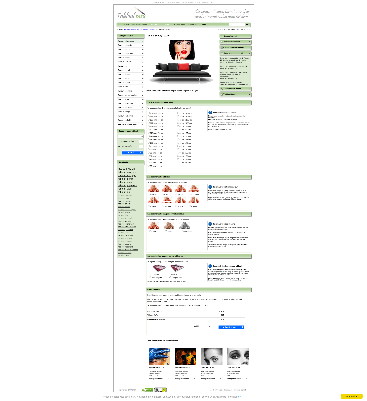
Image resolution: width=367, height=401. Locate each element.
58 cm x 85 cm (185, 133)
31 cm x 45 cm (185, 160)
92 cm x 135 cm (156, 156)
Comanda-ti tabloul (139, 25)
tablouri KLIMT (126, 168)
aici (239, 396)
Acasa (126, 25)
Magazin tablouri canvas (160, 25)
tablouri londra (124, 212)
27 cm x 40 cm (185, 163)
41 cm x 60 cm (185, 150)
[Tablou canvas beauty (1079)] (182, 59)
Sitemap (227, 390)
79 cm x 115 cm (185, 113)
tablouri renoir (124, 198)
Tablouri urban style (125, 103)
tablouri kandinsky (125, 218)
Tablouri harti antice (125, 116)
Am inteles (352, 396)
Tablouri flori (122, 66)
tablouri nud (124, 192)
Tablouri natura (124, 49)
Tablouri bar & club (125, 108)
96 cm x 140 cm (156, 153)
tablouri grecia (124, 204)
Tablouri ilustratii (124, 120)
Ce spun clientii (179, 25)
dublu (166, 195)
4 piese (153, 206)
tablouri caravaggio (126, 235)
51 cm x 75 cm (185, 140)
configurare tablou (156, 378)
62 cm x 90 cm (185, 130)
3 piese (180, 195)
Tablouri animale (124, 62)
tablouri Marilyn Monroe (128, 250)
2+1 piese (195, 195)
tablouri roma (123, 255)
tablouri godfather (125, 230)
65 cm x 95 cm (185, 127)
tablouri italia (123, 232)
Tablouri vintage (124, 112)
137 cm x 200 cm (156, 113)
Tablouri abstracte (125, 45)
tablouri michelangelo (127, 209)
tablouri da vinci (124, 253)
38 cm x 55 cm (185, 153)
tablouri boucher (125, 244)
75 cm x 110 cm (185, 117)
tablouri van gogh (127, 175)
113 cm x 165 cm (156, 136)
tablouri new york (127, 172)
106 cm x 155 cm (156, 143)
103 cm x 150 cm (156, 146)
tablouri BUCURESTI (127, 227)
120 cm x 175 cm (156, 130)
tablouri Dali (124, 189)
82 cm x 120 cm (156, 166)
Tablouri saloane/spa (126, 41)
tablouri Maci (123, 215)
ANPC (212, 390)
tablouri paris (125, 182)
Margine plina (157, 278)
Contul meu (193, 25)
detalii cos (244, 29)
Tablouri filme (123, 87)
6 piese (194, 206)
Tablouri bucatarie (125, 91)
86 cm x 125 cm (156, 163)
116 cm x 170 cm (156, 133)
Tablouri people (124, 74)
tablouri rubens (124, 201)
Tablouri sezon (123, 99)
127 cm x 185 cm (156, 123)
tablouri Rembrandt (126, 224)
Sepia (169, 232)
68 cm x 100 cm (185, 123)
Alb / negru (188, 232)
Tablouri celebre (124, 58)
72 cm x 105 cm (185, 120)
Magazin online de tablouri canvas (142, 29)
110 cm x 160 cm (156, 140)
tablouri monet (125, 179)
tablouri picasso (124, 195)
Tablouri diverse (124, 83)
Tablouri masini (124, 70)
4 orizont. (167, 206)
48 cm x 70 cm (185, 143)
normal (153, 195)
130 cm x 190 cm (156, 120)
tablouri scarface (125, 238)
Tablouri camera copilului (127, 95)
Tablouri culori (123, 78)
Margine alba (177, 278)
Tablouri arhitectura (125, 54)
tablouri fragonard (125, 247)
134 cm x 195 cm (156, 117)
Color (154, 232)
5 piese (180, 206)
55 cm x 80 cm (185, 136)
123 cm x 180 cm (156, 127)
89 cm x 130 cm (156, 160)
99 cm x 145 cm (156, 150)
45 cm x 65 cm (185, 146)
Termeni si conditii (240, 390)
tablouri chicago (124, 241)
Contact (204, 25)
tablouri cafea (124, 207)
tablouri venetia (124, 221)
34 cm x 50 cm (185, 156)
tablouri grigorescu (127, 185)
